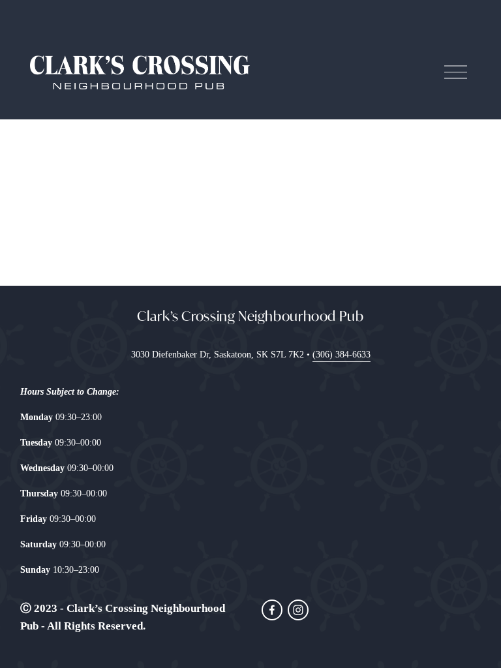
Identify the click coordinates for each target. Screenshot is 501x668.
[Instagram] (298, 610)
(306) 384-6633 (341, 354)
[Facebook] (272, 610)
